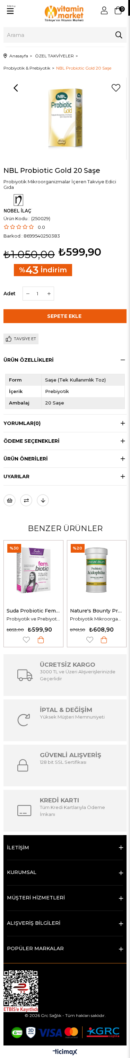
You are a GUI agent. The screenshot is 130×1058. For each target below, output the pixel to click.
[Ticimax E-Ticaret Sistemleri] (65, 1052)
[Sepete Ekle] (41, 639)
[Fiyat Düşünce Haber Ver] (43, 500)
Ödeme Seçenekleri (31, 441)
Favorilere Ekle (26, 639)
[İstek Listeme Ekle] (9, 500)
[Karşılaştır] (26, 500)
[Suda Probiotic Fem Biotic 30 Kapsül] (33, 570)
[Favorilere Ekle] (116, 88)
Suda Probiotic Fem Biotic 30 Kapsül (33, 611)
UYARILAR (16, 476)
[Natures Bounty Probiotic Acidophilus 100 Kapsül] (97, 570)
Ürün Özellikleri (28, 360)
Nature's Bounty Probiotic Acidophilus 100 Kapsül (97, 611)
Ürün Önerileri (25, 459)
